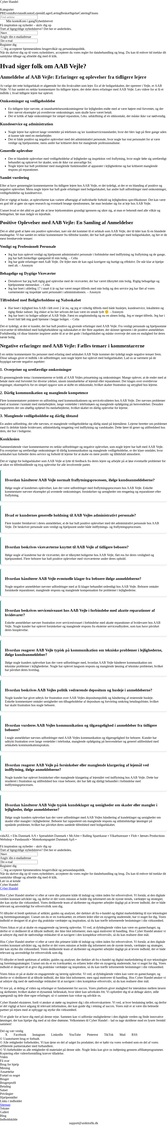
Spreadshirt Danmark (52, 835)
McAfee (74, 835)
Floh (134, 835)
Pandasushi (22, 839)
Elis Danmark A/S (24, 835)
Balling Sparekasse (94, 835)
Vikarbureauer (119, 835)
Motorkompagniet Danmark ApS (53, 839)
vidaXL (5, 835)
